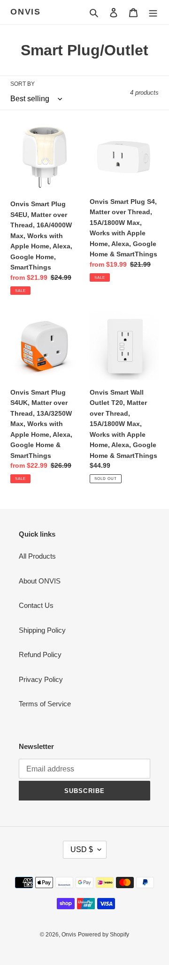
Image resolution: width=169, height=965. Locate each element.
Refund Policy (40, 654)
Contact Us (36, 605)
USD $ (81, 849)
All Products (37, 556)
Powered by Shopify (103, 934)
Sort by (22, 84)
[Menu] (153, 12)
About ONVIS (40, 581)
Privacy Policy (41, 679)
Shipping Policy (42, 630)
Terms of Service (45, 704)
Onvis (25, 11)
